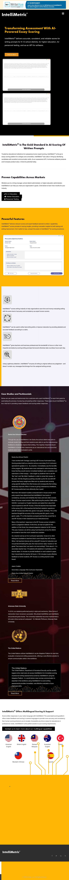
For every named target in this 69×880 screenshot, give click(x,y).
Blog (64, 855)
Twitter (55, 855)
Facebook (51, 855)
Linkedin (60, 855)
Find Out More (11, 54)
